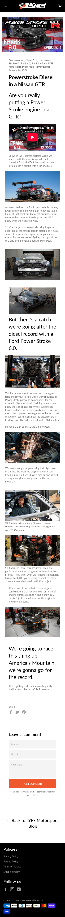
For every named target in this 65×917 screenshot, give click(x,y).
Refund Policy (10, 861)
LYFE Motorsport (18, 900)
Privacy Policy (10, 856)
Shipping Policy (11, 871)
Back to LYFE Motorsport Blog (34, 823)
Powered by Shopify (34, 900)
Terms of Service (12, 866)
